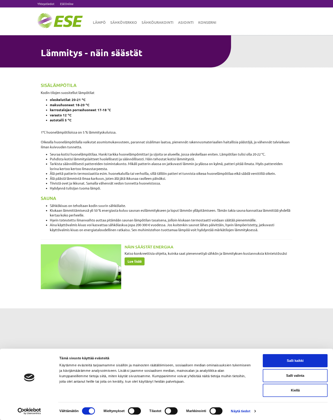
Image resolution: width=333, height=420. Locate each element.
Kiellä (295, 390)
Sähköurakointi (158, 22)
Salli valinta (295, 375)
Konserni (207, 22)
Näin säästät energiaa (149, 246)
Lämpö (99, 22)
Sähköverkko (123, 22)
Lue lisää (135, 261)
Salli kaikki (295, 360)
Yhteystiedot (45, 4)
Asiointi (186, 22)
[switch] (134, 411)
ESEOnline (66, 4)
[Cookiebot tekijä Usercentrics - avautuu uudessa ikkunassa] (29, 411)
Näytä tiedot (240, 411)
